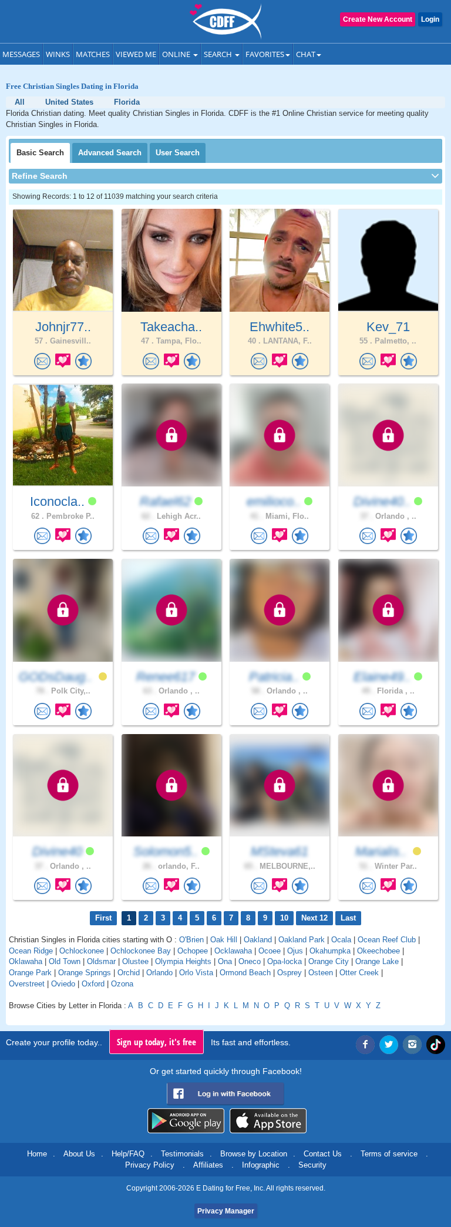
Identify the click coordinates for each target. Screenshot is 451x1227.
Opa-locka (284, 961)
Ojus (295, 950)
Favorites (264, 54)
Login (430, 19)
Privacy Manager (225, 1211)
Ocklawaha (233, 950)
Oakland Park (301, 939)
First (103, 917)
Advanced (110, 152)
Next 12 (314, 917)
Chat (305, 54)
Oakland (258, 939)
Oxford (93, 983)
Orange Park (30, 972)
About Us (79, 1153)
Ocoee (269, 950)
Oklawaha (25, 961)
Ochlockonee (81, 950)
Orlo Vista (196, 972)
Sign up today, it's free (156, 1042)
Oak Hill (223, 939)
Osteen (320, 972)
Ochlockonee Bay (140, 950)
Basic (40, 152)
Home (37, 1153)
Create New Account (377, 19)
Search (219, 54)
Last (348, 917)
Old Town (64, 961)
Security (312, 1165)
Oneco (249, 961)
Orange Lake (377, 961)
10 (284, 917)
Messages (21, 54)
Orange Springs (84, 972)
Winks (58, 54)
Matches (93, 54)
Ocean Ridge (31, 950)
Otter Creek (359, 972)
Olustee (135, 961)
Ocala (341, 939)
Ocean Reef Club (387, 939)
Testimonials (182, 1153)
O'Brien (191, 939)
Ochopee (192, 950)
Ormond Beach (245, 972)
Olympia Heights (183, 961)
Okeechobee (378, 950)
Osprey (289, 972)
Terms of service (389, 1153)
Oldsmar (101, 961)
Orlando (159, 972)
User (178, 152)
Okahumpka (330, 950)
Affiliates (208, 1165)
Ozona (122, 983)
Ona (225, 961)
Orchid (128, 972)
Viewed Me (136, 54)
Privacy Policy (149, 1165)
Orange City (328, 961)
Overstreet (27, 983)
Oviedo (63, 983)
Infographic (261, 1165)
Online (177, 54)
